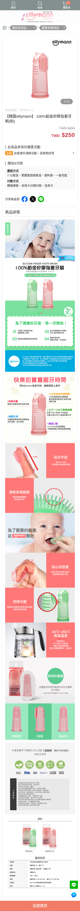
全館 (9, 153)
